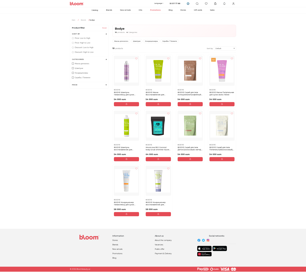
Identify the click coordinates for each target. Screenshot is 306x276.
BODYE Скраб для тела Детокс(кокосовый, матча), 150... (189, 148)
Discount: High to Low (84, 52)
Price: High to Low (82, 43)
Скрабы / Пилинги (169, 41)
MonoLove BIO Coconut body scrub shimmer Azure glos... (157, 148)
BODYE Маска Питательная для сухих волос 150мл (221, 93)
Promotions (155, 10)
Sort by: (210, 48)
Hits (140, 10)
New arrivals (125, 10)
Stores (183, 10)
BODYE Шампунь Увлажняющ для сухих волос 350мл (124, 93)
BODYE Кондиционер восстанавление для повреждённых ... (156, 203)
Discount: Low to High (84, 47)
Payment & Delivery (163, 253)
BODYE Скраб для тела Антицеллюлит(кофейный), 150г (190, 93)
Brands (109, 10)
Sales (212, 10)
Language (158, 3)
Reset (104, 28)
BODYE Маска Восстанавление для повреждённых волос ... (156, 93)
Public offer (159, 249)
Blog (170, 10)
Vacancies (159, 245)
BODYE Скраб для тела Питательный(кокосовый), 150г (221, 148)
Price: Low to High (82, 38)
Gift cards (198, 10)
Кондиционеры (151, 41)
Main (73, 20)
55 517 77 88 (175, 3)
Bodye (117, 90)
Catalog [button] (95, 10)
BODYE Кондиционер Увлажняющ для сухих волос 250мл (124, 203)
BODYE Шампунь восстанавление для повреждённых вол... (123, 148)
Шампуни (136, 41)
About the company (163, 240)
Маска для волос (121, 41)
